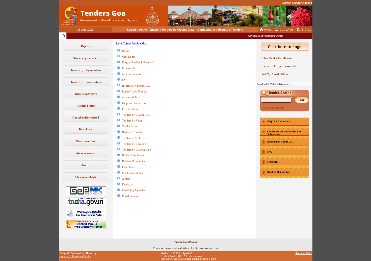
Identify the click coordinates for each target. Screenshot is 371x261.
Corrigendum (206, 29)
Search (131, 29)
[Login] (284, 47)
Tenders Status (86, 105)
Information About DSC (280, 141)
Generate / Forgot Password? (278, 65)
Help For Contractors (278, 121)
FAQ (123, 79)
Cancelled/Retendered (85, 117)
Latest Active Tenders (133, 91)
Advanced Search (131, 97)
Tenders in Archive (85, 93)
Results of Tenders (230, 29)
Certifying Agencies (132, 190)
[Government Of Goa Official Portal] (86, 216)
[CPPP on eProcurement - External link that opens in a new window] (86, 227)
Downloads (85, 129)
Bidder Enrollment (132, 155)
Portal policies (304, 253)
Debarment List (85, 141)
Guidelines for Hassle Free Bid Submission (284, 133)
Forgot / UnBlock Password (137, 62)
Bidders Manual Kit (132, 161)
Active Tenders (149, 29)
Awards (85, 165)
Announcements (85, 153)
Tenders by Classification (86, 81)
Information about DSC (135, 85)
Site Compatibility (131, 172)
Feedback (126, 184)
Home (124, 50)
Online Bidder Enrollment (275, 57)
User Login (127, 56)
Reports (86, 46)
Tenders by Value (131, 120)
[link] (86, 194)
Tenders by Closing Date (178, 29)
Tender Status (129, 126)
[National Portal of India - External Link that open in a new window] (86, 205)
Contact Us (127, 68)
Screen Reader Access (297, 2)
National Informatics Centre (75, 256)
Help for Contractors (133, 103)
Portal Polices (129, 196)
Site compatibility (85, 176)
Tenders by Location (85, 58)
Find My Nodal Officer (273, 74)
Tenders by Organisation (86, 70)
